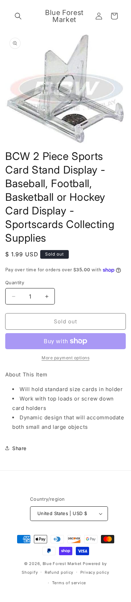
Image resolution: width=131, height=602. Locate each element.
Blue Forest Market (62, 563)
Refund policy (59, 572)
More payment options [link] (65, 357)
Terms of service (69, 582)
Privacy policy (94, 572)
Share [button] (19, 448)
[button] (18, 16)
